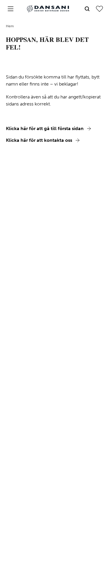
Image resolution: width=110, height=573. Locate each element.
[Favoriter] (99, 8)
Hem (10, 26)
